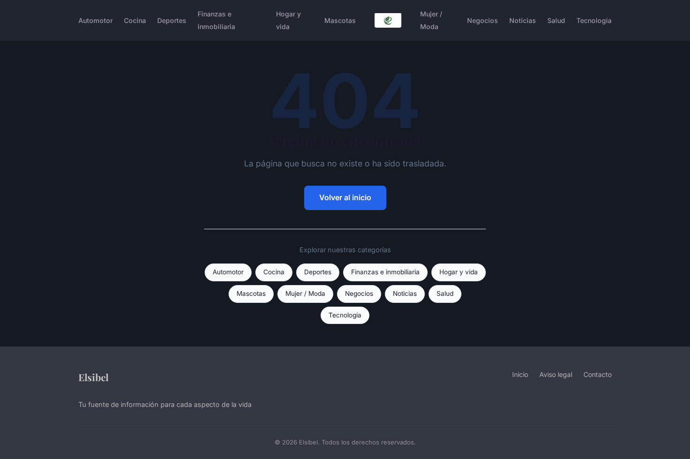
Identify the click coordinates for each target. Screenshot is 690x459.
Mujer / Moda (431, 20)
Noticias (522, 20)
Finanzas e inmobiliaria (216, 20)
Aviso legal (555, 374)
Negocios (482, 20)
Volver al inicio (345, 197)
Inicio (520, 374)
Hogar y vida (288, 20)
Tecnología (594, 20)
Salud (556, 20)
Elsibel (93, 377)
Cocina (135, 20)
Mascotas (340, 20)
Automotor (95, 20)
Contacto (597, 374)
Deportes (171, 20)
